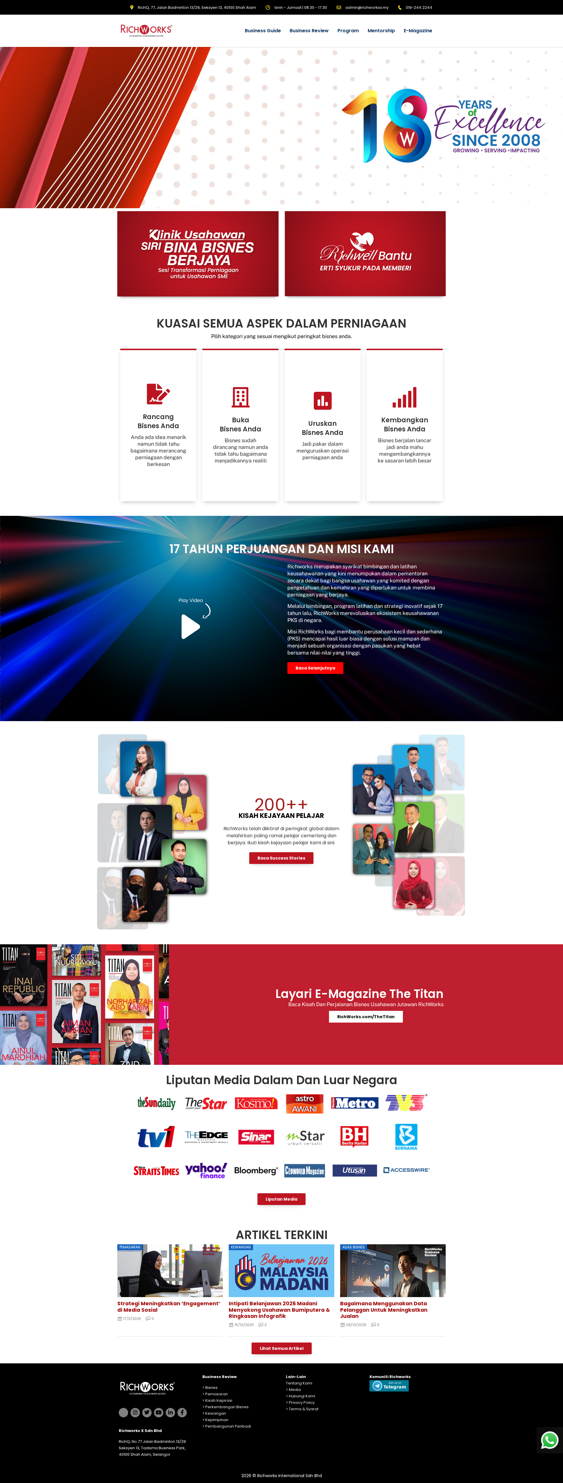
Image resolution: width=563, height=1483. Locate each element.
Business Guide (263, 30)
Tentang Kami (299, 1383)
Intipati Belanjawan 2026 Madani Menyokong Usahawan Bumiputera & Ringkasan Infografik (279, 1309)
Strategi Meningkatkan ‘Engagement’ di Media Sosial (168, 1306)
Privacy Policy (302, 1402)
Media (295, 1389)
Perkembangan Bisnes (227, 1407)
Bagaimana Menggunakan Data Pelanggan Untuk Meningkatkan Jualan (384, 1309)
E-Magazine (418, 30)
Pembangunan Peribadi (228, 1426)
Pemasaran (216, 1394)
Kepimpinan (216, 1420)
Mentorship (381, 30)
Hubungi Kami (302, 1396)
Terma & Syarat (303, 1409)
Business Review (309, 30)
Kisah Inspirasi (218, 1400)
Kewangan (215, 1413)
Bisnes (211, 1387)
